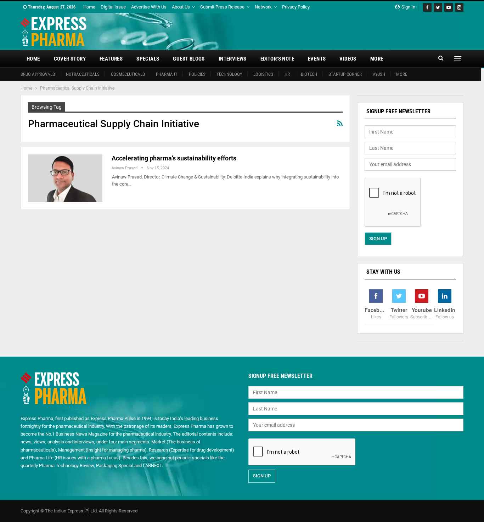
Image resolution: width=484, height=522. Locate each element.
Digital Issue (113, 7)
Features (111, 59)
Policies (197, 74)
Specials (147, 59)
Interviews (233, 59)
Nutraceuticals (83, 74)
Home (89, 7)
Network (263, 7)
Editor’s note (277, 59)
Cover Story (70, 59)
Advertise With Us (149, 7)
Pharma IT (167, 74)
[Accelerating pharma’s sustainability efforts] (65, 178)
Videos (347, 59)
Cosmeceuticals (128, 74)
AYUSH (379, 74)
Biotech (309, 74)
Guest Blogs (188, 59)
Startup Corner (345, 74)
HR (287, 74)
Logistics (263, 74)
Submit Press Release (222, 7)
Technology (229, 74)
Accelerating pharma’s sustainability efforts (174, 158)
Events (317, 59)
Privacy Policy (296, 7)
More (376, 59)
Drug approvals (38, 74)
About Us (181, 7)
